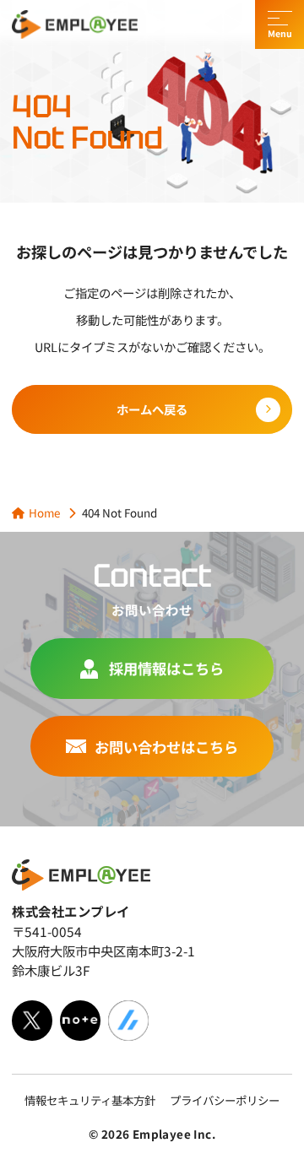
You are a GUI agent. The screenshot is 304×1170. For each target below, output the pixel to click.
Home (44, 512)
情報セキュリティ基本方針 (89, 1099)
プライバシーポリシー (225, 1099)
